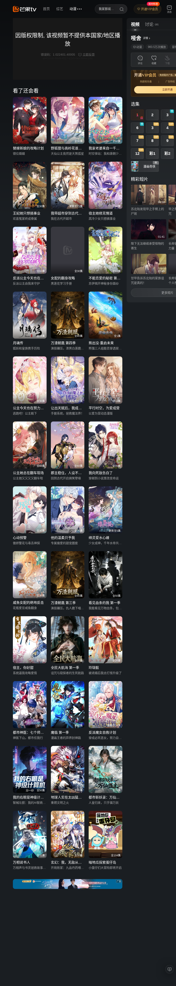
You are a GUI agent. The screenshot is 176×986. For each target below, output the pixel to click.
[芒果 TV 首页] (24, 9)
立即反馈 (89, 54)
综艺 (59, 9)
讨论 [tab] (149, 24)
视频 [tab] (135, 24)
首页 (46, 9)
